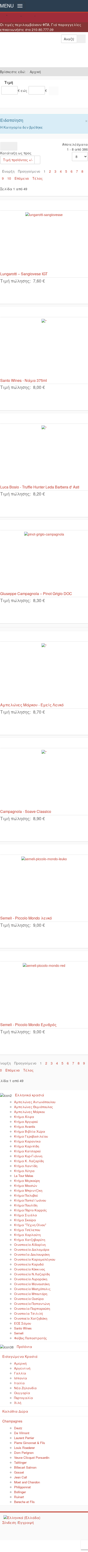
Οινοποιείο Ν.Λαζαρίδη (32, 1274)
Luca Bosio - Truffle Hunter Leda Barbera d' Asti (39, 487)
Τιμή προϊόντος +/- (18, 160)
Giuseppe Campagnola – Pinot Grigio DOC (36, 593)
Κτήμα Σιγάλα (25, 1215)
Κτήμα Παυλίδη (25, 1205)
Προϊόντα (24, 1346)
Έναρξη (8, 171)
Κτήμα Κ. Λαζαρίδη (29, 1161)
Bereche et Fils (24, 1502)
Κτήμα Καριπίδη (26, 1146)
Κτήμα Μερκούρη (27, 1180)
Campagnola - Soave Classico (25, 811)
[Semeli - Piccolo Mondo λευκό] (44, 885)
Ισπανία (20, 1378)
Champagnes (12, 1421)
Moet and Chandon (27, 1482)
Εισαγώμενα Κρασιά (20, 1356)
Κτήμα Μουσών (25, 1185)
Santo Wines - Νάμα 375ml (23, 380)
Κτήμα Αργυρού (26, 1121)
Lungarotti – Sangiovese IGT (24, 273)
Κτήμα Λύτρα (24, 1171)
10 (9, 178)
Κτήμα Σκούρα (25, 1220)
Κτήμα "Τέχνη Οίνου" (30, 1225)
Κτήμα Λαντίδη (25, 1166)
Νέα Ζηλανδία (25, 1388)
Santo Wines (23, 1328)
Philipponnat (22, 1487)
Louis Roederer (24, 1447)
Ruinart (19, 1497)
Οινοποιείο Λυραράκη (30, 1279)
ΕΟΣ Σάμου (22, 1323)
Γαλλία (20, 1373)
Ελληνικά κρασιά (29, 1095)
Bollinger (20, 1492)
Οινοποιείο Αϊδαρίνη (30, 1244)
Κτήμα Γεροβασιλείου (31, 1136)
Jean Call (20, 1477)
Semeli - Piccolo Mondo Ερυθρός (28, 1024)
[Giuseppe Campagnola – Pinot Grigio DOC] (44, 561)
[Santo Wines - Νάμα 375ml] (44, 347)
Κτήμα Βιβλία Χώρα (29, 1131)
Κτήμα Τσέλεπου (27, 1230)
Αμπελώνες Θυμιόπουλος (33, 1107)
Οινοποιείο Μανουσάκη (32, 1284)
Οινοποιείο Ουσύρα (29, 1298)
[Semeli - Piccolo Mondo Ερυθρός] (44, 992)
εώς (24, 90)
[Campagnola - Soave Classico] (44, 778)
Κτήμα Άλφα (24, 1116)
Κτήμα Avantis (24, 1126)
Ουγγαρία (22, 1393)
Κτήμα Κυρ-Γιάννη (28, 1156)
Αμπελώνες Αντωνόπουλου (34, 1102)
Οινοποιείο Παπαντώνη (32, 1303)
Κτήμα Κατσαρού (27, 1151)
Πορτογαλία (23, 1398)
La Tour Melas (23, 1175)
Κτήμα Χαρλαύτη (27, 1234)
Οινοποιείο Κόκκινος (29, 1269)
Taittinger (20, 1462)
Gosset (19, 1472)
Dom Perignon (24, 1452)
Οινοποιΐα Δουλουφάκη (32, 1254)
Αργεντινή (22, 1368)
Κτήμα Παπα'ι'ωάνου (30, 1200)
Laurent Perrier (24, 1438)
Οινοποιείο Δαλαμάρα (31, 1249)
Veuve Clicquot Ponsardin (31, 1457)
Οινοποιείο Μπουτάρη (30, 1293)
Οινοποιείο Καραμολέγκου (34, 1259)
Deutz (18, 1428)
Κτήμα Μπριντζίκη (28, 1190)
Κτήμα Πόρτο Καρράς (30, 1210)
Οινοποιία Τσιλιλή (28, 1313)
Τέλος (37, 178)
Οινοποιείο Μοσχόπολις (32, 1289)
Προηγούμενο (29, 171)
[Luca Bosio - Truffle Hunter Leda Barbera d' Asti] (44, 454)
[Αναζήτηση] (54, 90)
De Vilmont (21, 1433)
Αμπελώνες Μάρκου (29, 1111)
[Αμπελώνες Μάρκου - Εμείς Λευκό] (44, 672)
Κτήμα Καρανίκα (27, 1141)
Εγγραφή (26, 1522)
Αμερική (20, 1363)
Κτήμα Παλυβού (26, 1195)
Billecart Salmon (25, 1467)
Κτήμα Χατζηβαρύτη (29, 1239)
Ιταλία (19, 1383)
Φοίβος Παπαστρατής (30, 1338)
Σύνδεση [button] (9, 1522)
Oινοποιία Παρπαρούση (32, 1308)
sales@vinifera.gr (43, 17)
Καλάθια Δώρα (15, 1411)
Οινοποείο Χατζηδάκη (30, 1318)
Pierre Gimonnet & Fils (29, 1442)
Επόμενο (22, 178)
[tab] (44, 83)
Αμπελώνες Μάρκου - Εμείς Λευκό (32, 704)
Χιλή (17, 1402)
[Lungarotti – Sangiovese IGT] (44, 241)
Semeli (18, 1333)
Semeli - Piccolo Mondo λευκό (26, 918)
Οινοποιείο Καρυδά (29, 1264)
